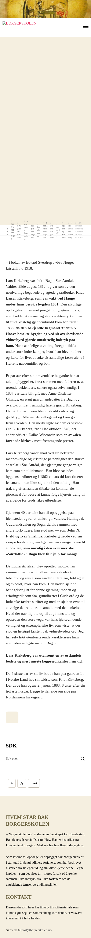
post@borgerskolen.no (36, 930)
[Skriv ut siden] (12, 717)
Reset (34, 783)
